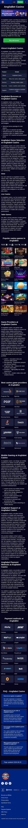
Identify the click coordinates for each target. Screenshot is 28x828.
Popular (3, 244)
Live (10, 244)
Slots (22, 244)
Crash (16, 244)
